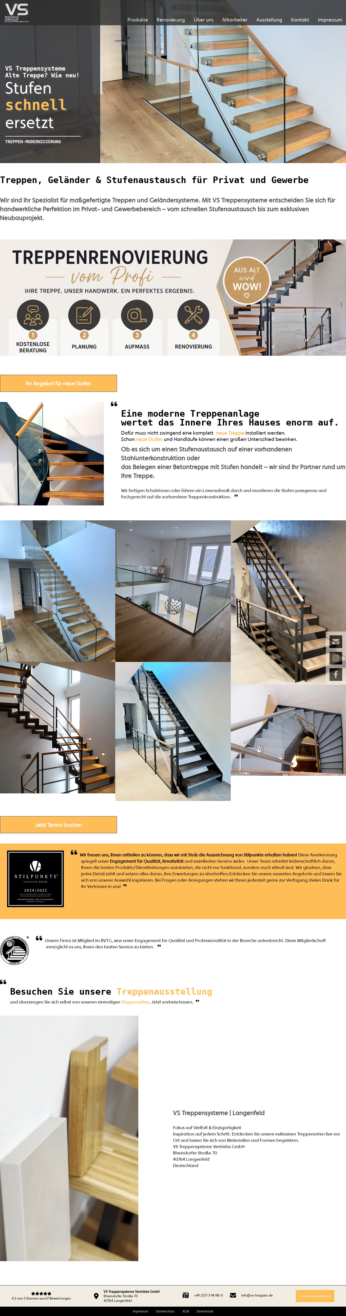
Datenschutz (165, 1311)
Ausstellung (269, 19)
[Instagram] (336, 658)
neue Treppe (230, 433)
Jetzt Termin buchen (58, 824)
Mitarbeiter (234, 19)
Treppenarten (135, 1002)
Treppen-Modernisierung (33, 141)
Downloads (205, 1311)
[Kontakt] (336, 641)
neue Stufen (149, 439)
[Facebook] (336, 674)
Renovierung (171, 19)
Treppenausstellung (164, 992)
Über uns (204, 19)
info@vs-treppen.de (257, 1295)
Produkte (137, 19)
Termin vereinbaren (315, 1296)
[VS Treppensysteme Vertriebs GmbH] (16, 13)
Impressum (330, 19)
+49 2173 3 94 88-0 (208, 1295)
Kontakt (300, 19)
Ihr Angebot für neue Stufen (58, 383)
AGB (185, 1311)
